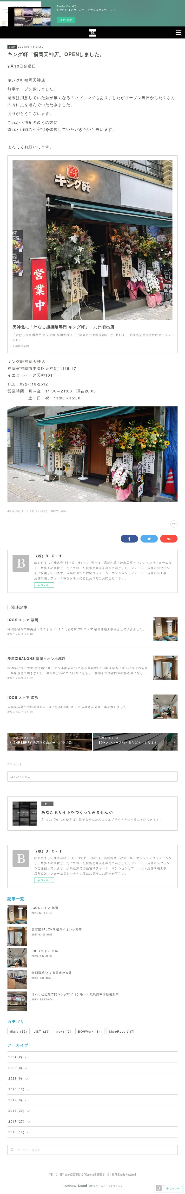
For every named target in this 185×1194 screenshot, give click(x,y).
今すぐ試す (66, 20)
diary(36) (13, 511)
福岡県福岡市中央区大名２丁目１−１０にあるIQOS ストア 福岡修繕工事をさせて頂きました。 (76, 629)
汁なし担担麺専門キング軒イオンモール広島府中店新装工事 (75, 994)
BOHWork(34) (58, 511)
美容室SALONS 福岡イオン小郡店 (36, 658)
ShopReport (122, 1031)
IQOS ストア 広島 (22, 697)
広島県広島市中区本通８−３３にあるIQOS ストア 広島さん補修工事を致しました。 (68, 707)
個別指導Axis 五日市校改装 (52, 972)
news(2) (41, 511)
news (63, 1031)
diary (12, 46)
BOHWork (90, 1031)
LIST (42, 1031)
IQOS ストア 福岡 (22, 619)
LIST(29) (28, 511)
